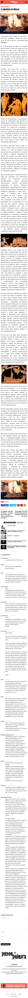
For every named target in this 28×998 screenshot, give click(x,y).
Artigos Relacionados (9, 522)
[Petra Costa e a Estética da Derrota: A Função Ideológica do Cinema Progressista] (3, 542)
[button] (25, 2)
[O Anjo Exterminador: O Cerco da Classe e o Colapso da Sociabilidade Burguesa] (3, 532)
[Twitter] (17, 978)
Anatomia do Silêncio (11, 525)
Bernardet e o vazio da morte (13, 535)
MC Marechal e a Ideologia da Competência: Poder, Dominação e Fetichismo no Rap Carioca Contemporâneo (17, 546)
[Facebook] (10, 978)
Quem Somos (13, 993)
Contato (19, 993)
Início (2, 5)
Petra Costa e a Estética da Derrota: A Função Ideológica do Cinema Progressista (16, 541)
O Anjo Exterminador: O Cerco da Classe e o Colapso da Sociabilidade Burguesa (16, 531)
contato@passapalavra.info (14, 966)
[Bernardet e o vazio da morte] (3, 537)
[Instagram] (14, 978)
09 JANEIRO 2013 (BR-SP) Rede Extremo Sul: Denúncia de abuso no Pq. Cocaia (21, 514)
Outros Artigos (20, 522)
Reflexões (6, 501)
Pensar (5, 5)
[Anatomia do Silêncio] (3, 527)
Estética (9, 5)
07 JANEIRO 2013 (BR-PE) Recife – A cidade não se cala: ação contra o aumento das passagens (7, 514)
